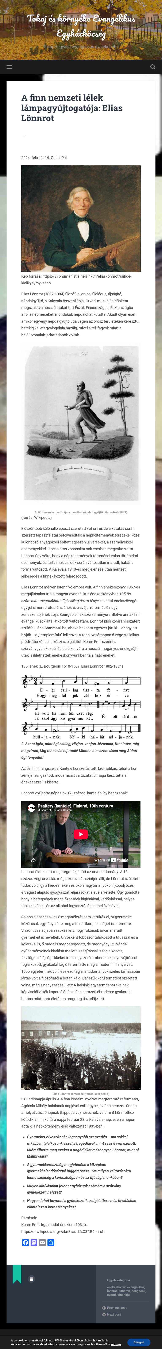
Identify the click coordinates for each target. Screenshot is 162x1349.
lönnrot (112, 1291)
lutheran (124, 1291)
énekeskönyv (116, 1287)
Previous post (117, 1308)
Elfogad (139, 1342)
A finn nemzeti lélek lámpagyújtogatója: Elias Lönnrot (71, 107)
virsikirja (123, 1295)
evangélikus (135, 1287)
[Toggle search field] (152, 67)
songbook (138, 1291)
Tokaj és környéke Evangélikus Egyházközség (81, 25)
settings (116, 1344)
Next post (114, 1314)
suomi (111, 1295)
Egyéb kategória (118, 1280)
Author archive (31, 1279)
